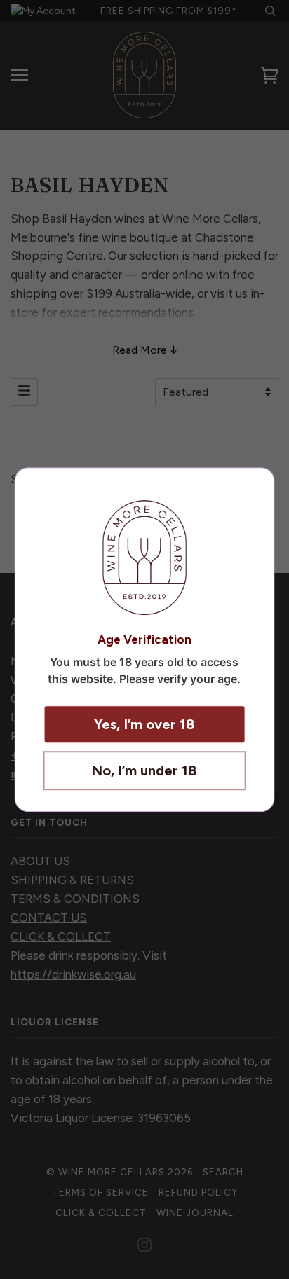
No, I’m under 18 (144, 770)
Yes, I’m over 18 (144, 724)
